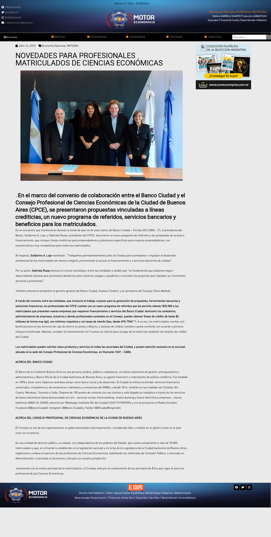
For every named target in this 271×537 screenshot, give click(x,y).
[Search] (268, 37)
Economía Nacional (53, 45)
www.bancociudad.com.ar (57, 397)
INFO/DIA (72, 45)
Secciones (11, 37)
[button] (237, 11)
